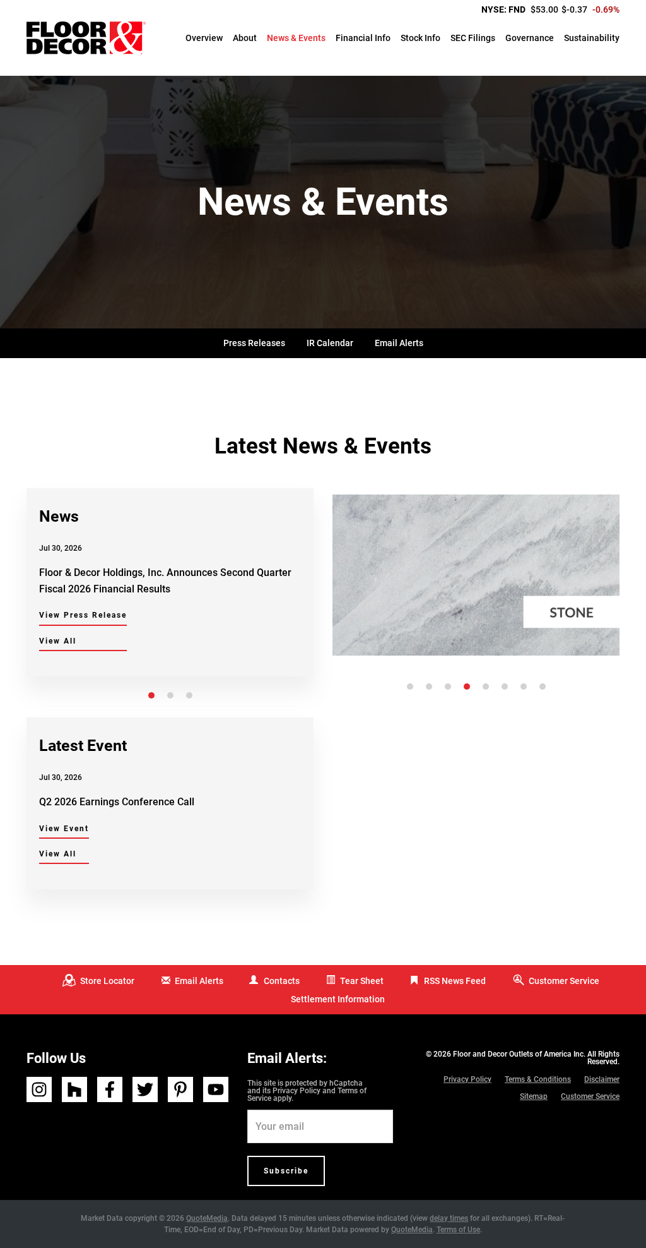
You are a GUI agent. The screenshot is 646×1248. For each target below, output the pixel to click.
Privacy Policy (296, 1090)
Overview (204, 38)
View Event (64, 828)
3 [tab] (189, 695)
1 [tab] (151, 695)
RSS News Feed (455, 981)
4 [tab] (467, 686)
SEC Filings (472, 38)
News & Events (296, 38)
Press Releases (254, 343)
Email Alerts (399, 343)
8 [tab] (542, 686)
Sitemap (534, 1096)
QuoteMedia (207, 1218)
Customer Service (564, 981)
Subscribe (286, 1171)
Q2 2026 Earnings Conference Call (116, 802)
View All (57, 641)
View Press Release (83, 615)
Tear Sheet (362, 981)
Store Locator (107, 981)
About (245, 38)
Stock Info (420, 38)
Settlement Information (338, 999)
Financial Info (363, 38)
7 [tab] (523, 686)
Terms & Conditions (538, 1079)
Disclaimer (602, 1079)
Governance (529, 38)
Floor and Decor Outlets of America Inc (518, 1054)
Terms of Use (458, 1229)
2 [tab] (170, 695)
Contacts (282, 981)
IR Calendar (330, 343)
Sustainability (592, 38)
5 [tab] (486, 686)
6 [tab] (505, 686)
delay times (449, 1218)
